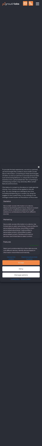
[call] (31, 3)
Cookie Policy (15, 279)
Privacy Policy (25, 279)
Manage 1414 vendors (11, 258)
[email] (25, 3)
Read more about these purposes (29, 258)
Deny (21, 269)
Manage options (21, 275)
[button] (39, 167)
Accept (21, 263)
